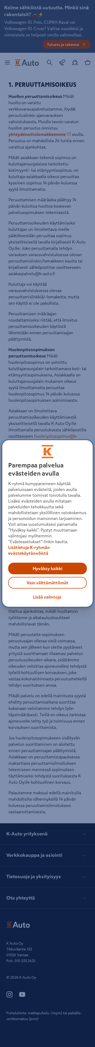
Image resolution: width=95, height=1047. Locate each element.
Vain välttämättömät (47, 583)
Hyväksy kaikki (47, 568)
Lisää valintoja (47, 597)
